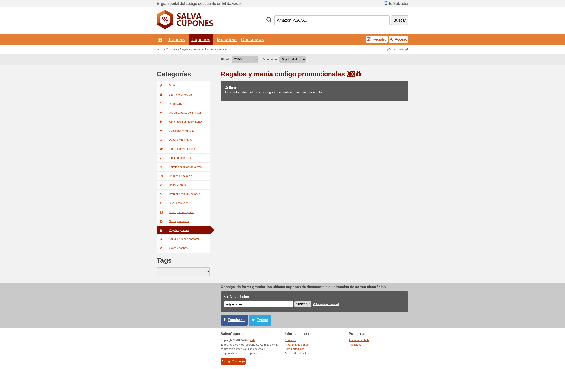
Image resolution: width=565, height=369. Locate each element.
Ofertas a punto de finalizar (185, 112)
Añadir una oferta (359, 340)
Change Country (231, 361)
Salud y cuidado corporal (184, 239)
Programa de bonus (297, 344)
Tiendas (176, 39)
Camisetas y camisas (181, 130)
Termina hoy (176, 103)
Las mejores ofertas (180, 94)
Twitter (262, 320)
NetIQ (253, 340)
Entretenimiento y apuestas (185, 167)
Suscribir (303, 304)
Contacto (290, 340)
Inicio (160, 49)
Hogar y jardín (177, 185)
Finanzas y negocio (180, 176)
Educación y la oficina (182, 148)
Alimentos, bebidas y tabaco (186, 121)
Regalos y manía (179, 230)
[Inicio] (159, 39)
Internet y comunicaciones (184, 194)
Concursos (252, 39)
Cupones (200, 39)
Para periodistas (294, 349)
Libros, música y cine (181, 212)
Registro (378, 39)
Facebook (236, 320)
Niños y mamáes (179, 221)
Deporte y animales (180, 139)
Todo (172, 85)
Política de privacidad (326, 304)
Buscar (400, 20)
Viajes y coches (178, 248)
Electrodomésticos (180, 157)
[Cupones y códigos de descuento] (185, 28)
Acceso (400, 39)
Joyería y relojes (178, 203)
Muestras (227, 39)
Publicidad (355, 344)
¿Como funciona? (397, 49)
